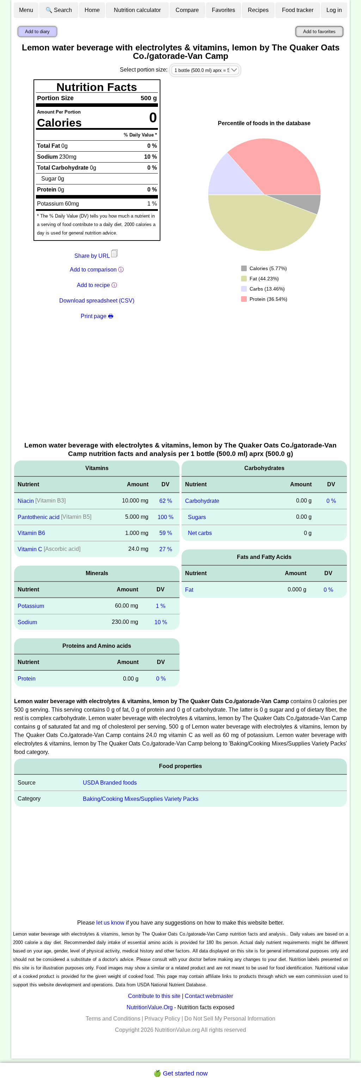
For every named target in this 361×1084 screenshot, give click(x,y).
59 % (165, 533)
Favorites (223, 10)
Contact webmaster (209, 996)
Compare (187, 10)
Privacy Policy (162, 1019)
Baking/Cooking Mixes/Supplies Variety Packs (140, 799)
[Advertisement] (180, 387)
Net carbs (200, 533)
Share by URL (92, 256)
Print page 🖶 (97, 316)
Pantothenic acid (39, 517)
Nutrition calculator (137, 10)
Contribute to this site (154, 996)
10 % (160, 622)
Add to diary (37, 31)
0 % (161, 679)
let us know (110, 923)
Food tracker (297, 10)
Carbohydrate (202, 501)
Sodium (27, 622)
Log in (334, 10)
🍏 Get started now (180, 1073)
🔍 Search (58, 10)
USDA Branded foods (110, 783)
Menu (26, 10)
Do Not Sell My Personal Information (229, 1019)
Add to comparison (93, 270)
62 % (165, 501)
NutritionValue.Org (150, 1007)
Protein (27, 679)
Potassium (31, 606)
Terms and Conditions (113, 1019)
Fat (189, 590)
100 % (165, 517)
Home (92, 10)
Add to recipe (93, 285)
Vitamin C (30, 549)
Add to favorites (319, 31)
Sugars (197, 517)
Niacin (26, 501)
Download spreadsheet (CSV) (96, 301)
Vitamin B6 (31, 533)
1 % (160, 606)
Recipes (258, 10)
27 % (165, 549)
